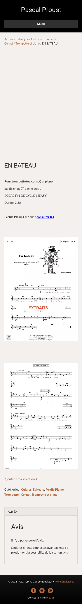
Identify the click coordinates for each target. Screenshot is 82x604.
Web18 (50, 597)
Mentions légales (64, 581)
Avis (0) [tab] (12, 511)
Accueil (8, 39)
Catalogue (22, 39)
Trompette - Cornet (17, 494)
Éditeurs (38, 489)
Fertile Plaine (54, 489)
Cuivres (36, 39)
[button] (20, 479)
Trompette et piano (28, 43)
